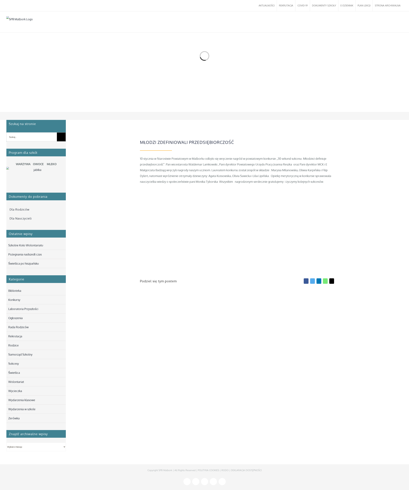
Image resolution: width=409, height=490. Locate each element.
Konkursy (14, 300)
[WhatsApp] (325, 281)
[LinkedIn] (319, 281)
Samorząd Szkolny (20, 354)
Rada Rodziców (18, 327)
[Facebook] (306, 281)
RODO (225, 470)
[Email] (331, 281)
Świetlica (14, 372)
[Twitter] (312, 281)
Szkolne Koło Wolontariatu (25, 245)
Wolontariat (16, 382)
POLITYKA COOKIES (208, 470)
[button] (398, 21)
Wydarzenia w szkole (21, 409)
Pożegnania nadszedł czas (25, 254)
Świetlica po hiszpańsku (23, 263)
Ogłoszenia (15, 318)
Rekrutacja (15, 336)
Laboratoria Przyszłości (23, 309)
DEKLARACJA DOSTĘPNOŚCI (246, 470)
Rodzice (13, 345)
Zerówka (14, 418)
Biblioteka (14, 290)
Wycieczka (15, 391)
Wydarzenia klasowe (21, 400)
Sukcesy (13, 363)
